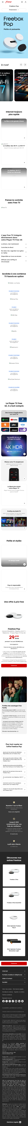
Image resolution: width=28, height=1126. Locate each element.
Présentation (13, 9)
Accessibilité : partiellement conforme (12, 1008)
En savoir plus (22, 661)
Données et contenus (7, 992)
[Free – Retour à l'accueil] (8, 2)
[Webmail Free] (22, 2)
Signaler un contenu (19, 992)
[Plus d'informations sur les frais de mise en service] (16, 648)
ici (2, 1040)
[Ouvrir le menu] (2, 2)
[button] (14, 129)
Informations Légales (18, 989)
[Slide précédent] (21, 64)
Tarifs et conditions (7, 994)
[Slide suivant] (25, 64)
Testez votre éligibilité (14, 812)
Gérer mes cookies (7, 989)
